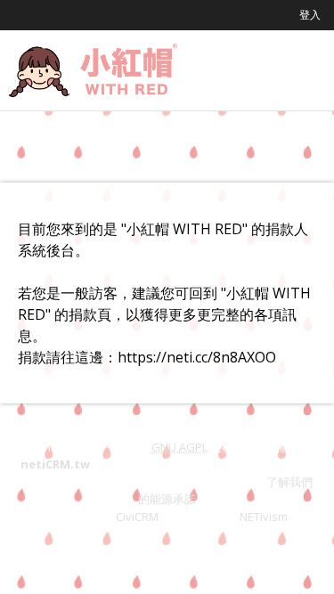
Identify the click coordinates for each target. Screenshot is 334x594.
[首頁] (93, 70)
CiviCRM (137, 517)
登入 (310, 14)
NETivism (264, 517)
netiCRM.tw (55, 464)
